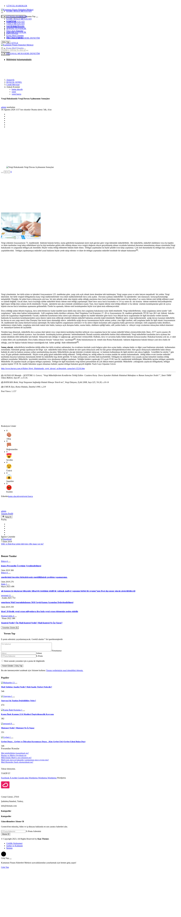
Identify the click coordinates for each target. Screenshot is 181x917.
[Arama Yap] (2, 11)
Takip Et (8, 517)
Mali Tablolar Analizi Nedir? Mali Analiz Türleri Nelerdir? (26, 687)
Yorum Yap (9, 633)
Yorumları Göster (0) (10, 628)
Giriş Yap (18, 666)
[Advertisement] (22, 69)
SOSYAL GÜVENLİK (16, 28)
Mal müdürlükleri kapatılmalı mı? (15, 753)
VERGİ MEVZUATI (15, 24)
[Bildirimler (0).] (2, 53)
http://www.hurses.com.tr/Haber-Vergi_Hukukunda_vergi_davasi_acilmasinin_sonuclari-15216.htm (43, 368)
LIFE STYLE (12, 33)
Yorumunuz (57, 651)
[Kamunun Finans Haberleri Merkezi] (17, 9)
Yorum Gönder (7, 666)
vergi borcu (16, 94)
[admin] (7, 509)
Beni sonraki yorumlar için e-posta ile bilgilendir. (24, 661)
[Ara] (37, 17)
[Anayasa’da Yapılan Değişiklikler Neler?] (7, 696)
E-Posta (39, 656)
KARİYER (11, 21)
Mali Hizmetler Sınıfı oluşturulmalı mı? (17, 762)
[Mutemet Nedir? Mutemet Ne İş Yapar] (6, 723)
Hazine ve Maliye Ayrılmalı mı (13, 755)
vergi (14, 92)
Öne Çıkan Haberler (14, 31)
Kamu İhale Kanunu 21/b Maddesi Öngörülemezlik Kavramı (27, 714)
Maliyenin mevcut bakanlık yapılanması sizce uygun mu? (25, 760)
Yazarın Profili (7, 513)
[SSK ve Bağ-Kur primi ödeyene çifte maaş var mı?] (6, 539)
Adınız (39, 653)
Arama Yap (30, 16)
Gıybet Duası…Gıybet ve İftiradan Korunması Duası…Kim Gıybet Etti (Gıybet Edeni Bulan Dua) (43, 741)
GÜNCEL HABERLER (16, 6)
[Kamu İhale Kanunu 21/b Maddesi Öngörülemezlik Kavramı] (12, 710)
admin (3, 107)
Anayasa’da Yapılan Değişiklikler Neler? (18, 701)
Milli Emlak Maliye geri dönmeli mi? (16, 758)
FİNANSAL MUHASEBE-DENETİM (23, 38)
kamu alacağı (17, 89)
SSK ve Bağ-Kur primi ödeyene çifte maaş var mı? (22, 544)
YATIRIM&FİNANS (15, 26)
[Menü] (2, 12)
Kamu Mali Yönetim (15, 35)
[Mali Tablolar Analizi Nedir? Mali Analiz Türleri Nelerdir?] (8, 682)
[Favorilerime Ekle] (2, 172)
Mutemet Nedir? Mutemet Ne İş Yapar (17, 728)
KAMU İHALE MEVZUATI (19, 11)
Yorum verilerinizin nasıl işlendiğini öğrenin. (64, 670)
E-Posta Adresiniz (33, 831)
